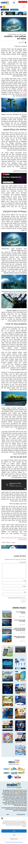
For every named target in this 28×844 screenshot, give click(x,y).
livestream (23, 533)
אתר (25, 592)
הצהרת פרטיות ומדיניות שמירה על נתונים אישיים (14, 842)
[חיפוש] (4, 7)
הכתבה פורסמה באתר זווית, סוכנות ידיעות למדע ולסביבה (14, 539)
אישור (14, 831)
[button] (2, 818)
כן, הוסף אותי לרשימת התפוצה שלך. (16, 597)
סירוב (14, 835)
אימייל (24, 586)
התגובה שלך (22, 562)
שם (24, 580)
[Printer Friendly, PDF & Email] (8, 542)
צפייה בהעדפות (14, 839)
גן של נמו (22, 92)
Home (24, 34)
